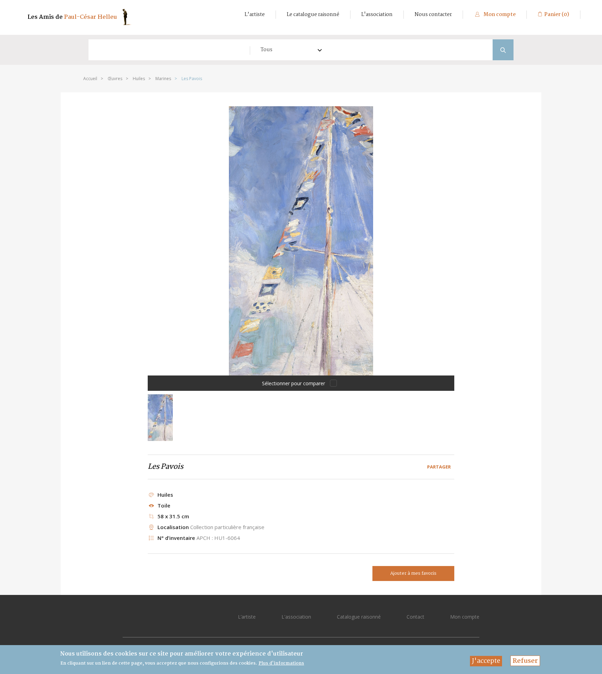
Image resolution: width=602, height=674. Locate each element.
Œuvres (115, 79)
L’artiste (255, 14)
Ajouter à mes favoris (413, 573)
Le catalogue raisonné (313, 14)
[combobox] (287, 49)
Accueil (90, 79)
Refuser (525, 661)
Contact (415, 616)
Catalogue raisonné (359, 616)
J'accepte (486, 661)
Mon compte (499, 14)
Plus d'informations (281, 663)
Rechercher (503, 49)
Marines (163, 79)
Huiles (139, 79)
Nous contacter (433, 14)
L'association (377, 14)
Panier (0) (556, 14)
